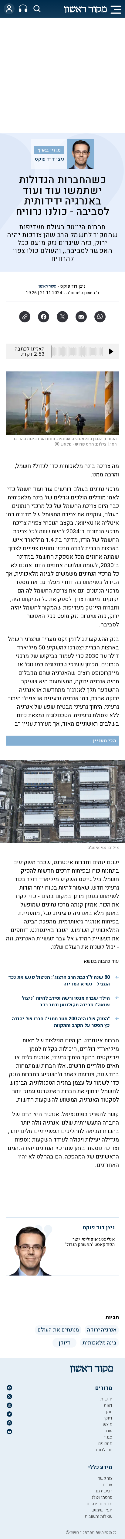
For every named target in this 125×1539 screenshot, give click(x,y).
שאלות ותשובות (98, 1516)
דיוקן (108, 1418)
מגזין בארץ (49, 150)
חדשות (106, 1399)
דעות (108, 1405)
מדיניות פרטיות (99, 1504)
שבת (108, 1431)
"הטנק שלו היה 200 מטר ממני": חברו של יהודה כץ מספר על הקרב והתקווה (61, 1022)
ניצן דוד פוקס (49, 159)
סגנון (108, 1437)
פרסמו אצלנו (101, 1497)
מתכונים (105, 1443)
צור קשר (105, 1478)
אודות (107, 1485)
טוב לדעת (104, 1450)
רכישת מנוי (102, 1491)
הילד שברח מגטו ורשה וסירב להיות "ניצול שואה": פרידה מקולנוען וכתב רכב (66, 1001)
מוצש (107, 1424)
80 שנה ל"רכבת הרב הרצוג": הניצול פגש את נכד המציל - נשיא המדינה (59, 981)
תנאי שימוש (102, 1510)
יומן (109, 1412)
